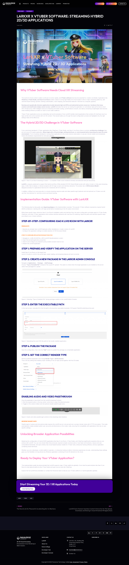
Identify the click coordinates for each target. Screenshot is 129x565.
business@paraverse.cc (75, 549)
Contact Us (122, 3)
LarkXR (19, 498)
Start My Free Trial (27, 489)
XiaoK (31, 498)
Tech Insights (29, 11)
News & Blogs (21, 11)
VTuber (25, 498)
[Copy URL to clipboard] (111, 25)
